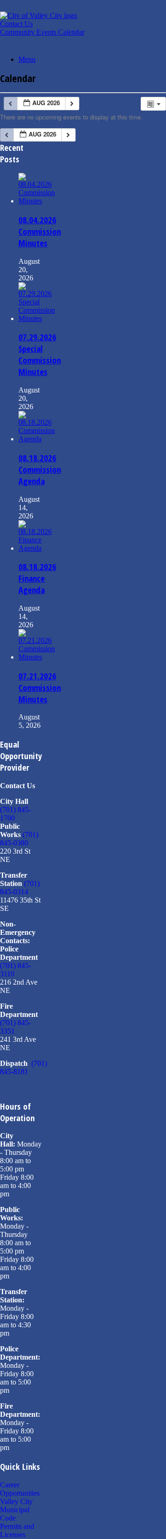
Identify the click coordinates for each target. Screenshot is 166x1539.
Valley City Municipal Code (16, 1509)
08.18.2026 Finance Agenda (37, 578)
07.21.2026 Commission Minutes (39, 687)
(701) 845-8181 (23, 1067)
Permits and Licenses (17, 1530)
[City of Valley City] (38, 15)
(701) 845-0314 (20, 887)
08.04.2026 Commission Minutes (39, 231)
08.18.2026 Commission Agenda (39, 469)
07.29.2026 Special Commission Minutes (39, 354)
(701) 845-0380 (19, 839)
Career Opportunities (20, 1489)
